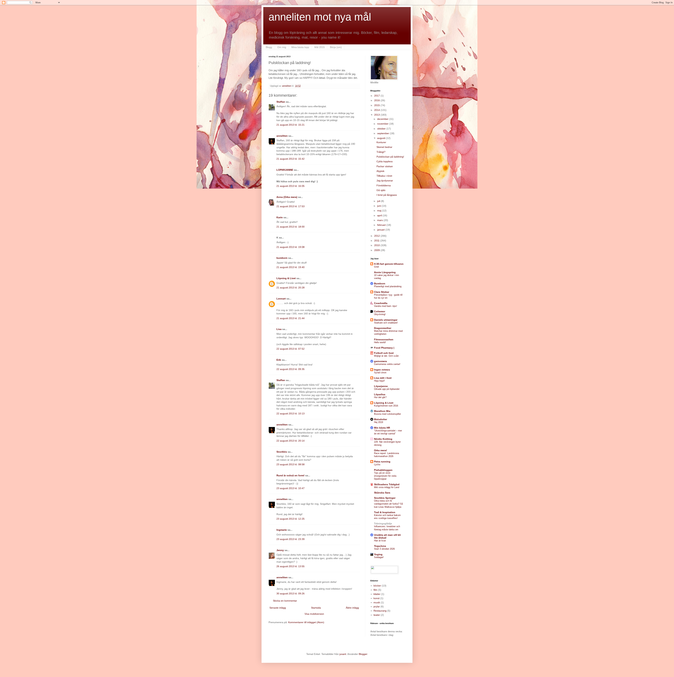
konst (376, 598)
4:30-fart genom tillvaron (389, 263)
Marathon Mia (382, 411)
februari (381, 225)
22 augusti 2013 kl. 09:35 (290, 369)
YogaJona (380, 546)
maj (379, 210)
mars (380, 220)
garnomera (380, 361)
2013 (377, 114)
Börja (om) (336, 47)
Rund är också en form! (290, 475)
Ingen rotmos (382, 369)
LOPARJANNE (284, 169)
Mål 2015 (319, 47)
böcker (377, 585)
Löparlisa (379, 394)
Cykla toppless (384, 161)
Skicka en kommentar (285, 600)
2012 (377, 235)
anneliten (282, 135)
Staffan (280, 101)
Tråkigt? (380, 152)
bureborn (282, 257)
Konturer (381, 142)
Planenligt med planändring (387, 286)
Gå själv (380, 190)
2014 (377, 110)
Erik (278, 359)
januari (381, 229)
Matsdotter (380, 419)
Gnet (376, 266)
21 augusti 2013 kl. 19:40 (290, 267)
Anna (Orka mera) (286, 197)
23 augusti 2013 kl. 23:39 (290, 539)
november (383, 123)
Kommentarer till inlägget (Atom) (306, 622)
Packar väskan (384, 166)
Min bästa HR (382, 427)
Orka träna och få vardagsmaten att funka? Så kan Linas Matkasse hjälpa (388, 503)
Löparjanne (381, 386)
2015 (377, 105)
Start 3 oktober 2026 (384, 549)
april (380, 215)
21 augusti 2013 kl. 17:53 (290, 206)
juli (379, 201)
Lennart (281, 298)
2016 (377, 100)
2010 (377, 245)
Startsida (316, 607)
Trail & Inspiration (384, 512)
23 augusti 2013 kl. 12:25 (290, 518)
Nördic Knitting (383, 439)
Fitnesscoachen (383, 339)
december (383, 119)
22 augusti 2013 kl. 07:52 (290, 348)
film (375, 589)
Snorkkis (281, 451)
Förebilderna (383, 185)
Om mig (281, 47)
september (383, 133)
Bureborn (379, 283)
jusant (342, 654)
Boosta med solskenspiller (387, 414)
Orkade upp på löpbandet (386, 389)
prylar (377, 606)
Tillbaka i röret (384, 175)
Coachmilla (380, 303)
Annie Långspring (385, 272)
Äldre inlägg (352, 607)
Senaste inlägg (277, 607)
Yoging (378, 554)
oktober (381, 128)
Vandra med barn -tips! (385, 306)
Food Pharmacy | (384, 347)
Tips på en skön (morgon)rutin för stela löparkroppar (385, 476)
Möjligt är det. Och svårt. (386, 356)
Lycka (377, 464)
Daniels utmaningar (385, 319)
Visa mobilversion (314, 613)
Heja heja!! (379, 380)
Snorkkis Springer (384, 497)
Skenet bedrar (384, 147)
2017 (377, 95)
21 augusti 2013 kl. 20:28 (290, 287)
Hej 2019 (378, 422)
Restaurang (380, 610)
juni (379, 205)
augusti (381, 138)
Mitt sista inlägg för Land (386, 487)
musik (377, 602)
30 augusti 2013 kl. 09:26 (290, 593)
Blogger (363, 654)
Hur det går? (380, 397)
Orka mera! (380, 450)
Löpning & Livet (286, 278)
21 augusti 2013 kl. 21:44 (290, 318)
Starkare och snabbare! (386, 322)
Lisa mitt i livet (383, 377)
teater (377, 614)
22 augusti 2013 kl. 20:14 (290, 440)
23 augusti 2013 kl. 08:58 (290, 464)
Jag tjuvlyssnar (384, 180)
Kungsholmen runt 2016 (386, 405)
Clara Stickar (381, 292)
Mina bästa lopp (300, 47)
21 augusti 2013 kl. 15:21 (290, 124)
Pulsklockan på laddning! (390, 156)
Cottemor (379, 311)
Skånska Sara (382, 492)
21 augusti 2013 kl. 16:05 (290, 186)
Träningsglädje (383, 523)
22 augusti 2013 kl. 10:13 (290, 413)
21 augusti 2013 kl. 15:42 (290, 158)
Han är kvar (380, 540)
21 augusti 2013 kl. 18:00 (290, 226)
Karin (279, 217)
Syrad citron (380, 372)
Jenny (280, 550)
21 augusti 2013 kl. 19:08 (290, 247)
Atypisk (380, 171)
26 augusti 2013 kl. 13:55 (290, 566)
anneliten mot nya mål (320, 17)
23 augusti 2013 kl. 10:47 (290, 488)
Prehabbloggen (383, 470)
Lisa (279, 329)
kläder (377, 594)
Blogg (269, 47)
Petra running (382, 461)
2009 (377, 250)
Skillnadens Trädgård (386, 484)
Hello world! (380, 342)
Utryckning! (380, 314)
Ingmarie (281, 529)
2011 (377, 240)
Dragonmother (382, 328)
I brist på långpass (386, 195)
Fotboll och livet (384, 353)
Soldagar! (379, 557)
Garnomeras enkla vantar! (387, 364)
